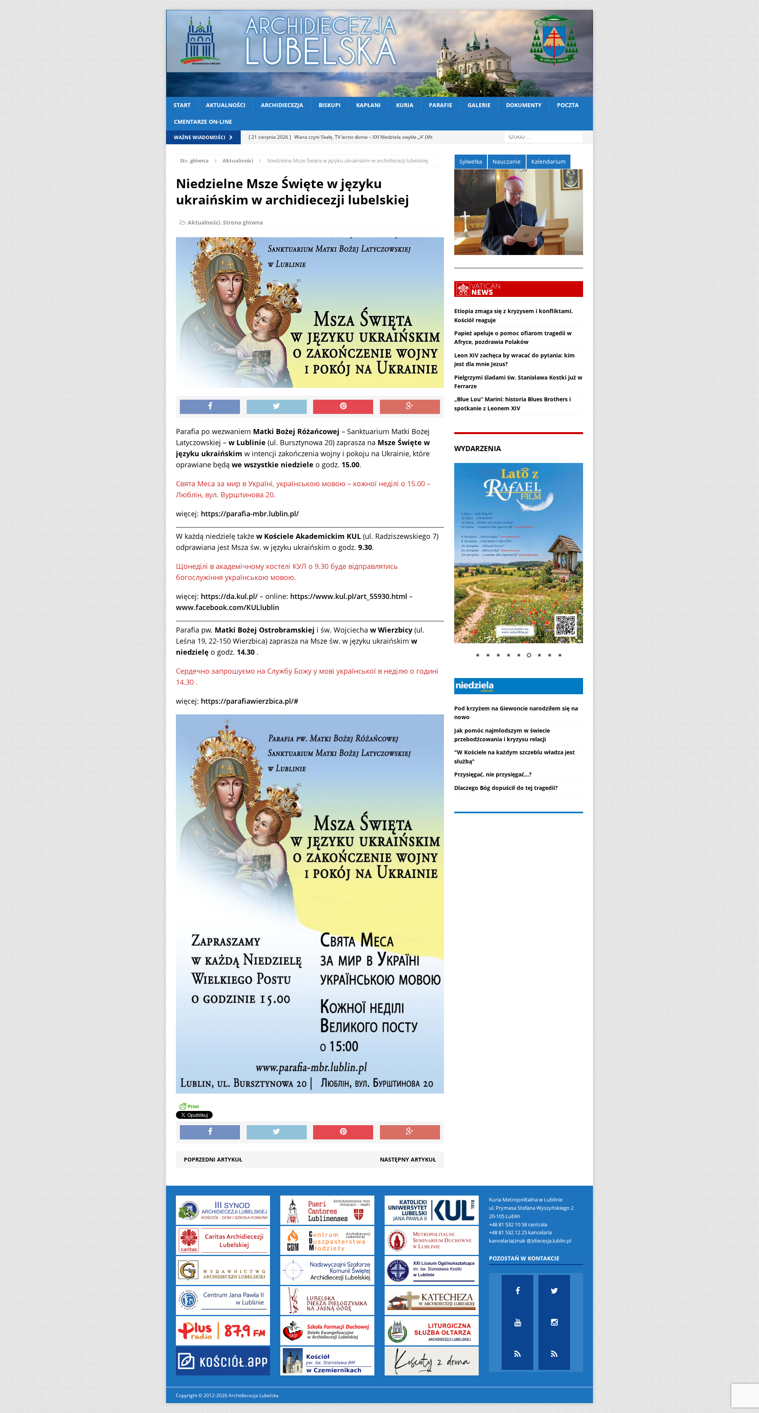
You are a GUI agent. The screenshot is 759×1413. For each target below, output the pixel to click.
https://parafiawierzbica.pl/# (249, 701)
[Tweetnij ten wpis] (277, 407)
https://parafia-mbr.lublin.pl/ (250, 513)
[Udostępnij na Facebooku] (210, 407)
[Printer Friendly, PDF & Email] (189, 1106)
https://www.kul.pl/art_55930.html (348, 596)
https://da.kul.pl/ (229, 596)
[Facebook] (517, 1291)
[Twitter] (554, 1291)
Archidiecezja (282, 105)
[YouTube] (517, 1322)
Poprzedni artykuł (213, 1159)
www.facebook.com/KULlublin (227, 607)
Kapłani (368, 105)
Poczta (568, 105)
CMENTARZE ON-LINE (203, 121)
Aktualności (225, 105)
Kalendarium (548, 161)
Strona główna (243, 222)
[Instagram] (554, 1322)
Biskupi (330, 105)
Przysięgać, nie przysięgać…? (493, 774)
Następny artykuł (408, 1159)
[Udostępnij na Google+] (410, 407)
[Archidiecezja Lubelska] (379, 53)
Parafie (440, 105)
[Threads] (554, 1354)
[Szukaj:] (543, 136)
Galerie (479, 105)
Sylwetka (470, 161)
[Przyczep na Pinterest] (343, 407)
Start (182, 105)
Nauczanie (507, 161)
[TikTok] (517, 1354)
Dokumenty (524, 105)
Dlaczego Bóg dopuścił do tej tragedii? (506, 788)
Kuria (404, 105)
